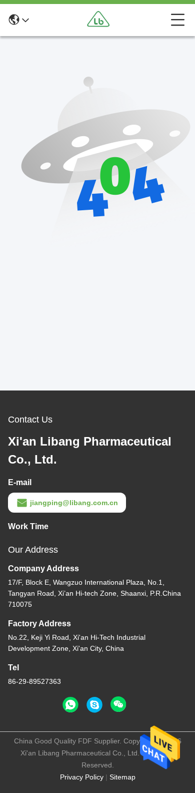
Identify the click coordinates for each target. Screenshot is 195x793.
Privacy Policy (82, 777)
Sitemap (123, 777)
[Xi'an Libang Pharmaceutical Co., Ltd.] (100, 20)
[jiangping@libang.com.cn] (95, 705)
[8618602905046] (71, 705)
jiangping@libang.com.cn (74, 503)
